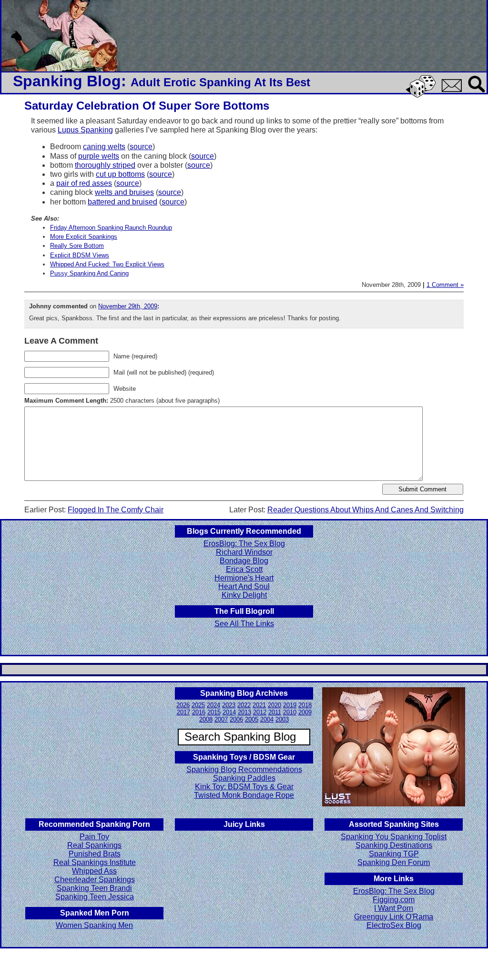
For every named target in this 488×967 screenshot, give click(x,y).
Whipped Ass (94, 871)
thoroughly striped (105, 165)
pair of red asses (84, 183)
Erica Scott (244, 569)
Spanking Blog (67, 81)
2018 (305, 705)
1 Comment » (445, 284)
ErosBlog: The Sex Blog (244, 543)
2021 (259, 705)
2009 (305, 712)
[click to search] (477, 93)
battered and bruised (122, 202)
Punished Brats (95, 854)
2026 (183, 705)
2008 (206, 719)
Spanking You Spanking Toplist (394, 837)
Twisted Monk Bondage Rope (244, 795)
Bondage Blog (244, 561)
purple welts (98, 156)
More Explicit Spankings (83, 236)
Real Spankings (94, 845)
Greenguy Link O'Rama (393, 917)
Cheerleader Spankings (94, 879)
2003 (282, 719)
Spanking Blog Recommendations (244, 769)
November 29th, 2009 (127, 306)
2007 (221, 719)
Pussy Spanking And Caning (89, 273)
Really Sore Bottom (77, 245)
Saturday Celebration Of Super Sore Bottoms (146, 105)
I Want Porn (393, 908)
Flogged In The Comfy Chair (115, 510)
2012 (259, 712)
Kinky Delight (244, 595)
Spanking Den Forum (393, 862)
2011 (274, 712)
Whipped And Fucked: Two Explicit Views (107, 264)
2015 (214, 712)
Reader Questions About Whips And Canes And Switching (365, 510)
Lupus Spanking (85, 130)
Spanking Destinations (394, 845)
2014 (229, 712)
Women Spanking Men (94, 925)
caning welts (104, 147)
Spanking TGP (394, 854)
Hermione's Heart (244, 578)
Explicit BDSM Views (79, 255)
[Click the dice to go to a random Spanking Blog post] (422, 96)
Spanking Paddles (244, 778)
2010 (289, 712)
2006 (236, 719)
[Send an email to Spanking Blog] (454, 90)
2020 (274, 705)
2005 (251, 719)
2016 (198, 712)
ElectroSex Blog (393, 925)
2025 (198, 705)
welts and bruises (124, 192)
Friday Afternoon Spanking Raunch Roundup (111, 227)
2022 (244, 705)
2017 (183, 712)
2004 (267, 719)
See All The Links (244, 624)
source (141, 147)
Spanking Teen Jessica (94, 897)
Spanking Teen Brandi (94, 888)
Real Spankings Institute (94, 862)
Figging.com (394, 900)
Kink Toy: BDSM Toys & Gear (244, 787)
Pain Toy (94, 837)
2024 (213, 705)
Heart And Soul (244, 586)
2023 (228, 705)
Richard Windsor (244, 552)
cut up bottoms (120, 174)
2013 (244, 712)
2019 (289, 705)
